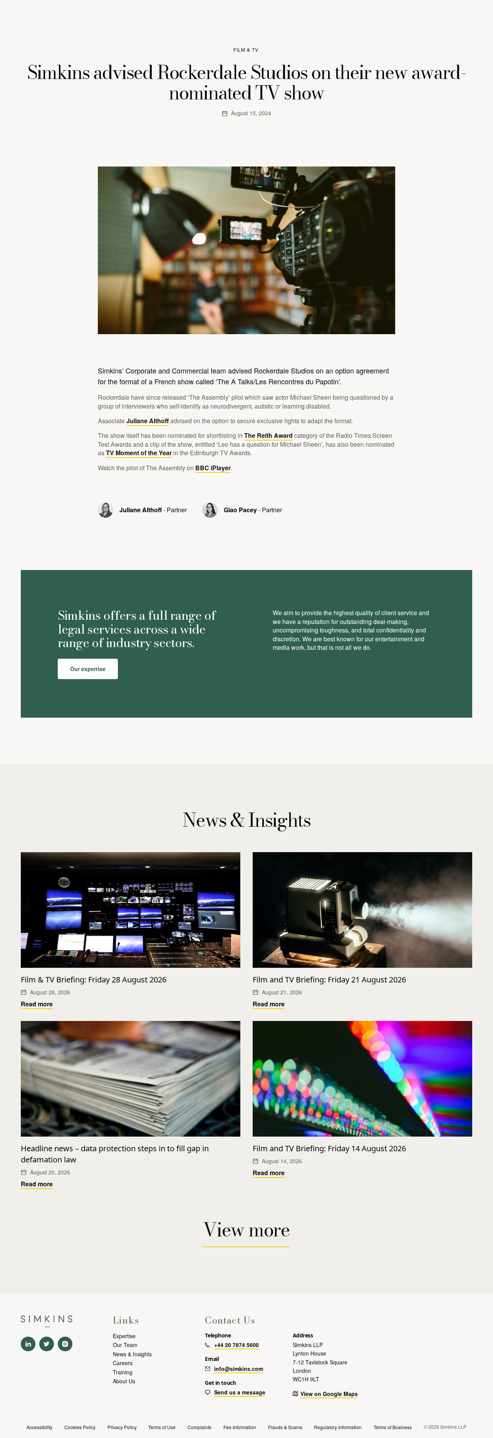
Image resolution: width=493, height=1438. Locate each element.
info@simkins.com (238, 1368)
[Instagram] (65, 1344)
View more (246, 1230)
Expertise (124, 1336)
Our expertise (88, 669)
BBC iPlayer (213, 467)
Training (122, 1372)
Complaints (199, 1427)
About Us (124, 1381)
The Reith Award (268, 435)
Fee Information (239, 1427)
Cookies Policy (80, 1427)
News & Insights (132, 1354)
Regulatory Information (338, 1427)
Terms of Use (162, 1427)
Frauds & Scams (285, 1427)
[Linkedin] (28, 1344)
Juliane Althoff (147, 420)
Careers (122, 1363)
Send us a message (239, 1392)
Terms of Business (393, 1427)
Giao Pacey (240, 509)
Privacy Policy (122, 1427)
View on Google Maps (329, 1394)
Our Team (125, 1345)
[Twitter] (46, 1344)
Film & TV (245, 49)
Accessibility (39, 1427)
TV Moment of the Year (139, 452)
